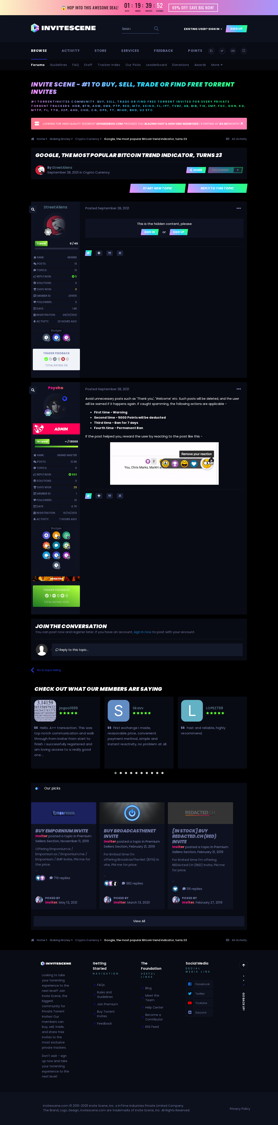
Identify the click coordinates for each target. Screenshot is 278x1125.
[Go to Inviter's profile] (39, 900)
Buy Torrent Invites (106, 1013)
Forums (38, 65)
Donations (180, 65)
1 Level (41, 243)
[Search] (156, 29)
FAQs (101, 985)
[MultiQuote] (99, 253)
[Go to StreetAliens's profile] (40, 170)
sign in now (142, 632)
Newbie (72, 257)
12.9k (74, 461)
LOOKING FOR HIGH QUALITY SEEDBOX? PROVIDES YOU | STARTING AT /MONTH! (141, 124)
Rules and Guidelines (105, 994)
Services (130, 50)
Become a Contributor (154, 1017)
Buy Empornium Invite (61, 831)
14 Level (42, 441)
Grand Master (67, 455)
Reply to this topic (217, 188)
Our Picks (133, 65)
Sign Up (236, 29)
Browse (39, 50)
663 (74, 474)
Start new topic (158, 188)
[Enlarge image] (164, 463)
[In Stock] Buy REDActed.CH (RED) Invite (194, 836)
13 (75, 263)
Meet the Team (152, 997)
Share (197, 170)
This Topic (140, 29)
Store (100, 50)
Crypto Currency (96, 172)
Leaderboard (156, 65)
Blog (148, 988)
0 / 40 (74, 243)
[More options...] (238, 208)
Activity (71, 50)
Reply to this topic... (74, 650)
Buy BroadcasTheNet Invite (130, 833)
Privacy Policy (240, 1109)
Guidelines (58, 65)
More (216, 65)
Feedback (163, 50)
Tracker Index (109, 65)
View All (139, 921)
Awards (200, 65)
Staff (88, 65)
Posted (107, 208)
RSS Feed (152, 1027)
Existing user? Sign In (202, 29)
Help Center (154, 1007)
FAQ (75, 65)
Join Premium (107, 1004)
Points (195, 50)
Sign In (149, 232)
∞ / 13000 (71, 441)
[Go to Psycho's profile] (56, 406)
